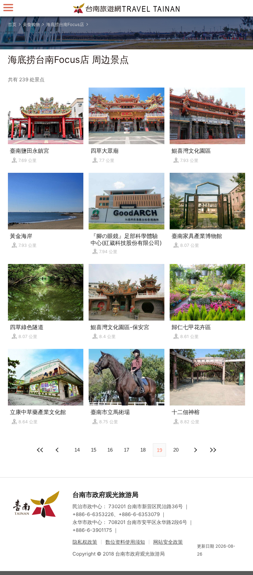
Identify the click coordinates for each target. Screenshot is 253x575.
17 (126, 450)
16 (110, 450)
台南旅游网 (126, 8)
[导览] (8, 7)
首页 (12, 24)
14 (77, 450)
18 (143, 450)
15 (93, 450)
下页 (58, 450)
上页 (195, 450)
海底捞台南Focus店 (65, 24)
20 (176, 450)
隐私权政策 (84, 542)
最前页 (40, 450)
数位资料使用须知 (125, 542)
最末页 (212, 450)
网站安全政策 (168, 542)
